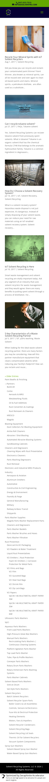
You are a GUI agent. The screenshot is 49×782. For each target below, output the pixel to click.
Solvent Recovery (29, 195)
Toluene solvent (30, 126)
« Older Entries (12, 376)
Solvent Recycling (25, 62)
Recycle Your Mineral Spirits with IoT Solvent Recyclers (23, 58)
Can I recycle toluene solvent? (20, 123)
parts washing (26, 338)
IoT (19, 195)
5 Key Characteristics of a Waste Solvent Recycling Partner (21, 334)
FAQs (20, 126)
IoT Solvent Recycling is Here (19, 266)
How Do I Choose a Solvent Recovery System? (23, 192)
